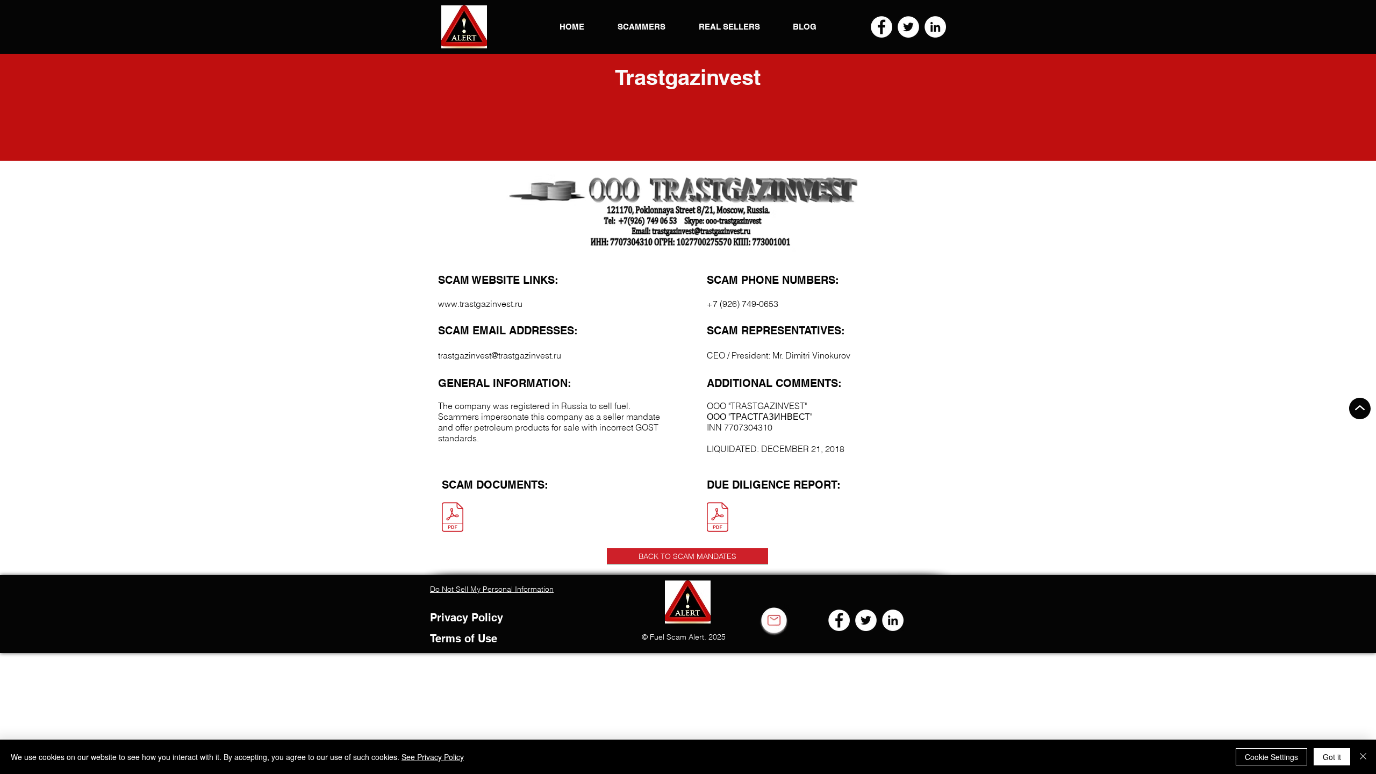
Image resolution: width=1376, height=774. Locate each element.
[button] (464, 26)
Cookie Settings (1271, 756)
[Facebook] (881, 27)
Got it (1332, 756)
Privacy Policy (466, 617)
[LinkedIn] (935, 27)
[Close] (1363, 756)
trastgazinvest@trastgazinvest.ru (499, 355)
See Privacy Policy (433, 756)
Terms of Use (463, 638)
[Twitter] (908, 27)
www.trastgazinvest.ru (480, 303)
